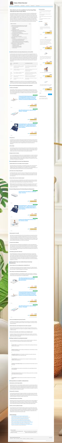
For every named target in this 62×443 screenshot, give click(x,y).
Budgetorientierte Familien (16, 29)
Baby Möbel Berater (20, 3)
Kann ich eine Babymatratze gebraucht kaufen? (18, 40)
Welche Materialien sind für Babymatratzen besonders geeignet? (20, 41)
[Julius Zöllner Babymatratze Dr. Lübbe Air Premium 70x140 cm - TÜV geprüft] (46, 82)
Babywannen (22, 5)
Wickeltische (37, 5)
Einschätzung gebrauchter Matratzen (17, 36)
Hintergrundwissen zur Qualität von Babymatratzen (17, 43)
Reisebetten (32, 5)
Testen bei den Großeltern (16, 35)
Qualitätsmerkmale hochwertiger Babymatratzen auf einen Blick (19, 25)
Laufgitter (27, 5)
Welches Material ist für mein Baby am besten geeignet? (19, 31)
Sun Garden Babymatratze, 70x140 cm (45, 72)
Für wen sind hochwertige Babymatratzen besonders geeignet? (19, 26)
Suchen (50, 94)
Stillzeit (15, 438)
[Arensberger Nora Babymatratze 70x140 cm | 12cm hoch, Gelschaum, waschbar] (46, 24)
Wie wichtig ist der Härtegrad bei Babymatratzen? (18, 39)
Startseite (11, 5)
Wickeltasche (28, 438)
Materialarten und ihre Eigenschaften (17, 44)
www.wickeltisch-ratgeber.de (44, 98)
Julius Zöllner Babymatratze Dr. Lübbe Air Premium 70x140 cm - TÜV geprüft (46, 85)
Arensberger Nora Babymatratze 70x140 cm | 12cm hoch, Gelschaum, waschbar (45, 28)
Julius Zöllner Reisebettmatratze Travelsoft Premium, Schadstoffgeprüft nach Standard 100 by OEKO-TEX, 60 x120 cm (27, 279)
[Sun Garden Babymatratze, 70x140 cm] (46, 69)
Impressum (50, 437)
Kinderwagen (17, 438)
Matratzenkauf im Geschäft (16, 34)
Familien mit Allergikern (15, 27)
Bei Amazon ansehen (33, 105)
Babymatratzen (17, 5)
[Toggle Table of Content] (29, 24)
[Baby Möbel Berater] (11, 4)
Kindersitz (21, 438)
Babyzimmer (11, 438)
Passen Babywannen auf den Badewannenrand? (45, 10)
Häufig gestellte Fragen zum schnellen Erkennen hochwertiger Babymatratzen (19, 37)
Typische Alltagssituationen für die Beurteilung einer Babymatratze (19, 33)
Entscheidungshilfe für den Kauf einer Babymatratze (17, 30)
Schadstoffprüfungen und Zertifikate (17, 46)
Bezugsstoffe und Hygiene (16, 45)
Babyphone (24, 438)
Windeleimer (31, 438)
